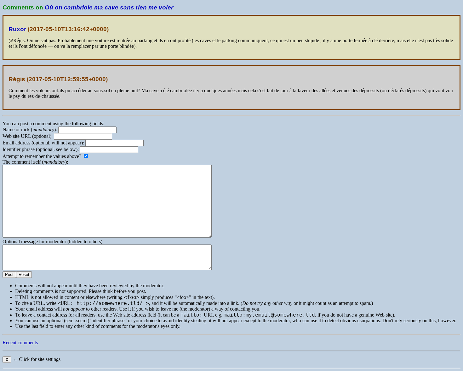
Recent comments (20, 342)
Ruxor (17, 29)
